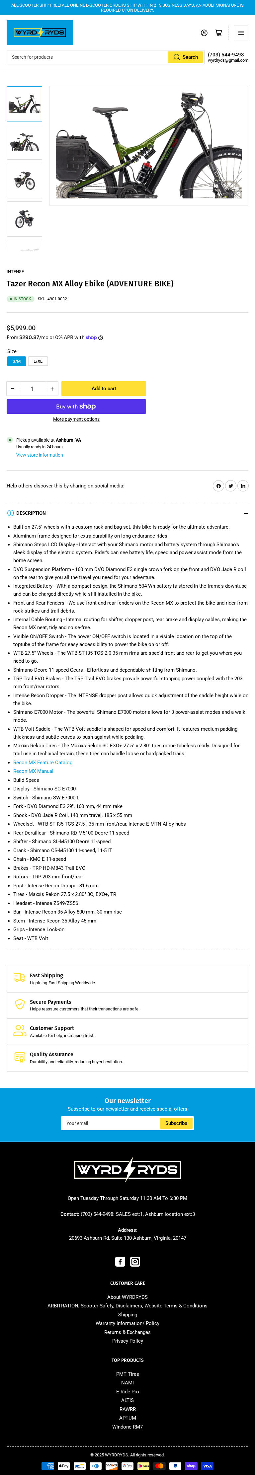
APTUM (127, 1418)
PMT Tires (127, 1374)
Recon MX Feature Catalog (42, 763)
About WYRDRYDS (127, 1297)
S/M (17, 361)
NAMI (127, 1383)
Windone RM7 (127, 1427)
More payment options (76, 419)
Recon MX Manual (33, 771)
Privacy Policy (127, 1341)
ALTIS (127, 1400)
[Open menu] (241, 33)
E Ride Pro (127, 1392)
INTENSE (15, 271)
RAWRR (128, 1409)
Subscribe (176, 1123)
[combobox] (106, 57)
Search (190, 57)
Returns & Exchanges (127, 1332)
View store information (39, 455)
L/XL (38, 361)
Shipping (127, 1315)
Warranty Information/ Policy (127, 1323)
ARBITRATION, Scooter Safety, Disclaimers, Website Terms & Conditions (127, 1306)
